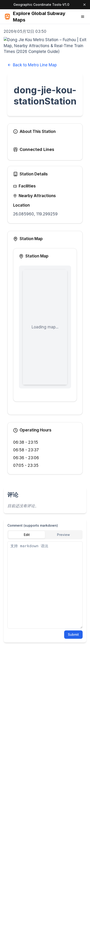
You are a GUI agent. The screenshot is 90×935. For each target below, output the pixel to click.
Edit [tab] (27, 535)
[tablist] (45, 534)
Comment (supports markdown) (32, 525)
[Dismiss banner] (84, 4)
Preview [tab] (63, 535)
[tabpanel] (45, 585)
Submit (73, 634)
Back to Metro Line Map (35, 65)
